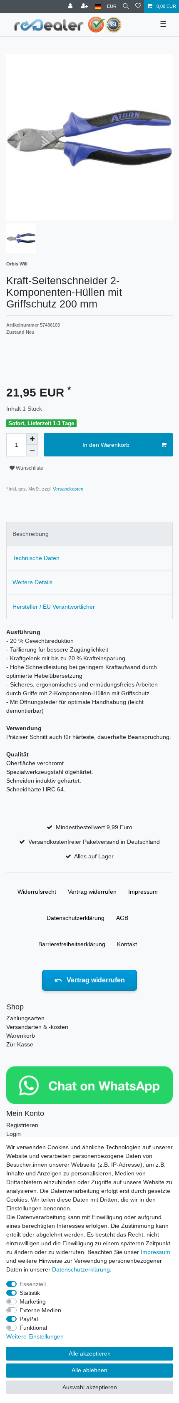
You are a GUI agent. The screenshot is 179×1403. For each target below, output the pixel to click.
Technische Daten (36, 558)
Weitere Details (32, 582)
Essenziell (33, 1284)
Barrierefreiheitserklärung (71, 944)
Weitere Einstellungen (35, 1336)
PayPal (29, 1319)
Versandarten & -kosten (37, 1027)
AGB (122, 918)
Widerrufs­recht (36, 891)
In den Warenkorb (105, 444)
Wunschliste (29, 468)
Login (13, 1133)
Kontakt (127, 944)
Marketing (33, 1301)
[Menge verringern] (32, 450)
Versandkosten (67, 488)
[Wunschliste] (138, 6)
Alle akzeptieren (90, 1353)
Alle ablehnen (89, 1370)
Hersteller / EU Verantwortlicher (53, 606)
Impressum (143, 891)
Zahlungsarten (25, 1018)
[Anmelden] (71, 6)
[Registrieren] (85, 6)
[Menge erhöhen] (32, 439)
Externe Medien (40, 1310)
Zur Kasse (19, 1044)
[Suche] (125, 6)
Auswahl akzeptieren (89, 1387)
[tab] (89, 534)
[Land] (98, 6)
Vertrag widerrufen (92, 891)
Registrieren (22, 1125)
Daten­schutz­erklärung (75, 918)
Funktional (33, 1327)
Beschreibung (30, 533)
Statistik (30, 1292)
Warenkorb (20, 1035)
